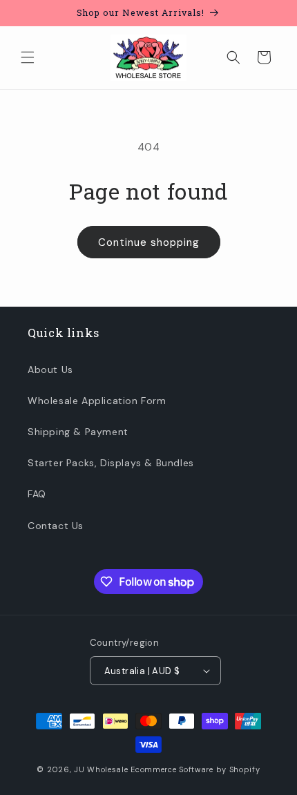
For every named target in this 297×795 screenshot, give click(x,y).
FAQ (37, 494)
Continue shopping (149, 242)
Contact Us (56, 525)
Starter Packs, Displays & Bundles (111, 463)
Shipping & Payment (78, 431)
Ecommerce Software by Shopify (195, 769)
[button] (27, 57)
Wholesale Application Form (97, 400)
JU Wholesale (101, 769)
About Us (50, 369)
